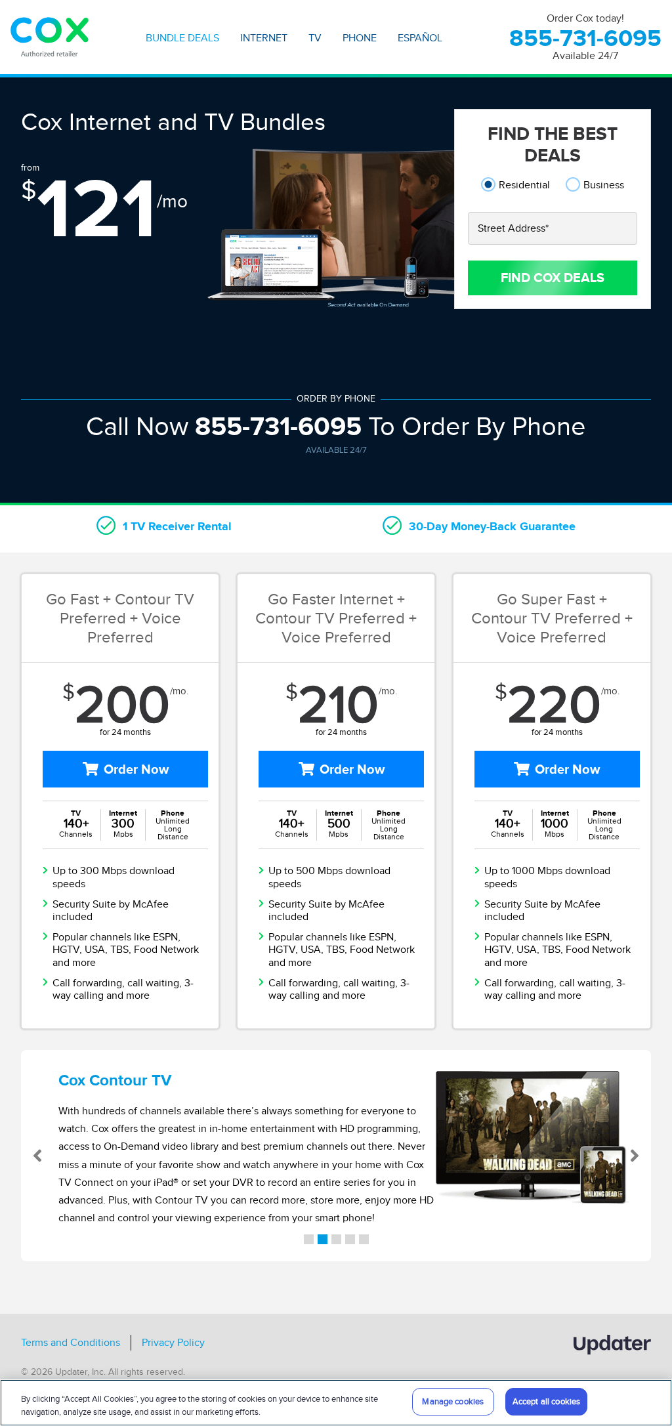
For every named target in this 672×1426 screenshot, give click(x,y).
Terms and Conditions (70, 1343)
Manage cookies (453, 1401)
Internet (263, 38)
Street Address (513, 228)
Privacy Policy (173, 1343)
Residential (524, 184)
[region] (336, 1402)
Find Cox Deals (552, 277)
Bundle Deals (182, 38)
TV (315, 38)
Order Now (136, 769)
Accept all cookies (546, 1401)
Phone (360, 38)
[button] (52, 1155)
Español (420, 38)
